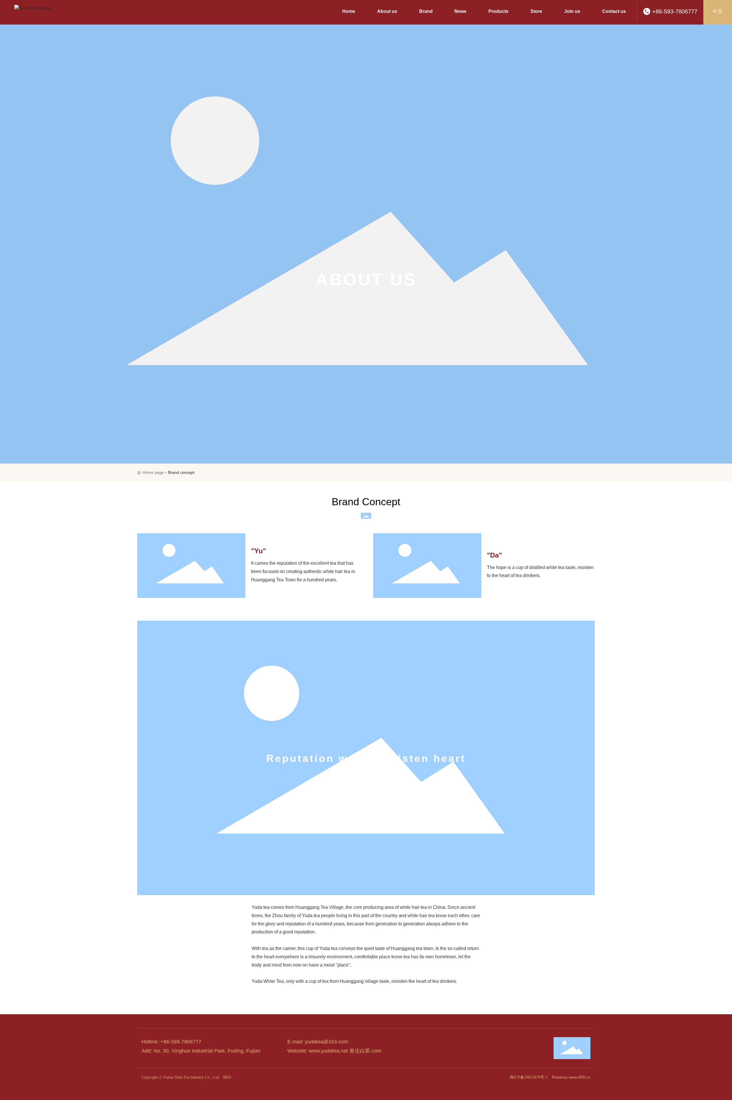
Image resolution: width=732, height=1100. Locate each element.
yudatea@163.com (326, 1042)
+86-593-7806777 (674, 11)
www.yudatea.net (328, 1051)
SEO (227, 1077)
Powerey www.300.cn (571, 1077)
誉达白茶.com (365, 1051)
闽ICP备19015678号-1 (529, 1077)
